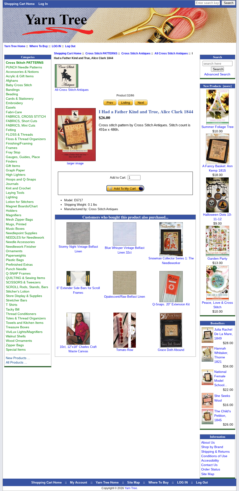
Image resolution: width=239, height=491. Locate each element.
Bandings (13, 90)
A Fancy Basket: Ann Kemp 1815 (217, 168)
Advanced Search (217, 74)
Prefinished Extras (19, 264)
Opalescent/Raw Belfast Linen (124, 296)
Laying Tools (15, 192)
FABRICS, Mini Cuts (20, 125)
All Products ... (16, 362)
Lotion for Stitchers (20, 202)
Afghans (12, 80)
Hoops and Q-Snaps (21, 179)
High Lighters (15, 175)
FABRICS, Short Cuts (21, 121)
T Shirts (11, 305)
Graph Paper (15, 170)
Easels (11, 107)
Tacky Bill (12, 309)
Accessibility (210, 460)
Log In (43, 4)
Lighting (12, 197)
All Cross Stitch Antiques (171, 53)
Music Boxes (15, 228)
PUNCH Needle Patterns (24, 67)
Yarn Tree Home (14, 46)
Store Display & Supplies (24, 296)
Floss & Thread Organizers (26, 139)
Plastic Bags (15, 260)
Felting (11, 130)
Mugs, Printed (16, 224)
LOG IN (56, 46)
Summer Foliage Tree (217, 127)
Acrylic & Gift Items (20, 76)
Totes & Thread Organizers (26, 318)
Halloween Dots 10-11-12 (217, 217)
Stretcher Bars (16, 300)
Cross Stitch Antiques (136, 53)
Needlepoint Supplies (21, 233)
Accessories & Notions (22, 72)
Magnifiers (13, 215)
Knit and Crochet (18, 188)
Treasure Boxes (17, 327)
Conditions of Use (214, 456)
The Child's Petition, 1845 (222, 415)
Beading (12, 94)
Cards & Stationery (20, 98)
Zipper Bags (15, 345)
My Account (78, 482)
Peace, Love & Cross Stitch (217, 305)
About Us (208, 442)
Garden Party (217, 258)
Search (217, 57)
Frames (11, 148)
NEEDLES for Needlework (25, 237)
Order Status (210, 469)
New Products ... (18, 358)
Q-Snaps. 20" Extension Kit (171, 304)
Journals (12, 184)
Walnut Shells (16, 336)
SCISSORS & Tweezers (23, 282)
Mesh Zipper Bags (19, 219)
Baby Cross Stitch (19, 85)
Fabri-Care (14, 112)
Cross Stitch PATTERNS (101, 53)
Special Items (16, 349)
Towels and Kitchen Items (24, 323)
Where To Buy (38, 46)
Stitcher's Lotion (17, 291)
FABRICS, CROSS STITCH (26, 116)
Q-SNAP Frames (18, 273)
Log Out (70, 46)
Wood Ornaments (19, 341)
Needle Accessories (20, 242)
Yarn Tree (131, 488)
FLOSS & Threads (19, 134)
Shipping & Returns (215, 451)
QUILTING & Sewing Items (25, 278)
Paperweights (16, 255)
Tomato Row (124, 350)
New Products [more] (217, 86)
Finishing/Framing (19, 143)
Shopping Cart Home (19, 4)
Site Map (207, 474)
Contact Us (209, 465)
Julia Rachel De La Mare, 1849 (223, 334)
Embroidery (14, 103)
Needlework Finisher (21, 246)
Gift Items (13, 166)
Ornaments (14, 251)
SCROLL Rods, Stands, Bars (27, 287)
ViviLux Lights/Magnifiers (24, 332)
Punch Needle (16, 269)
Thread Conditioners (21, 314)
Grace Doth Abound (171, 350)
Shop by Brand (212, 447)
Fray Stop (13, 152)
